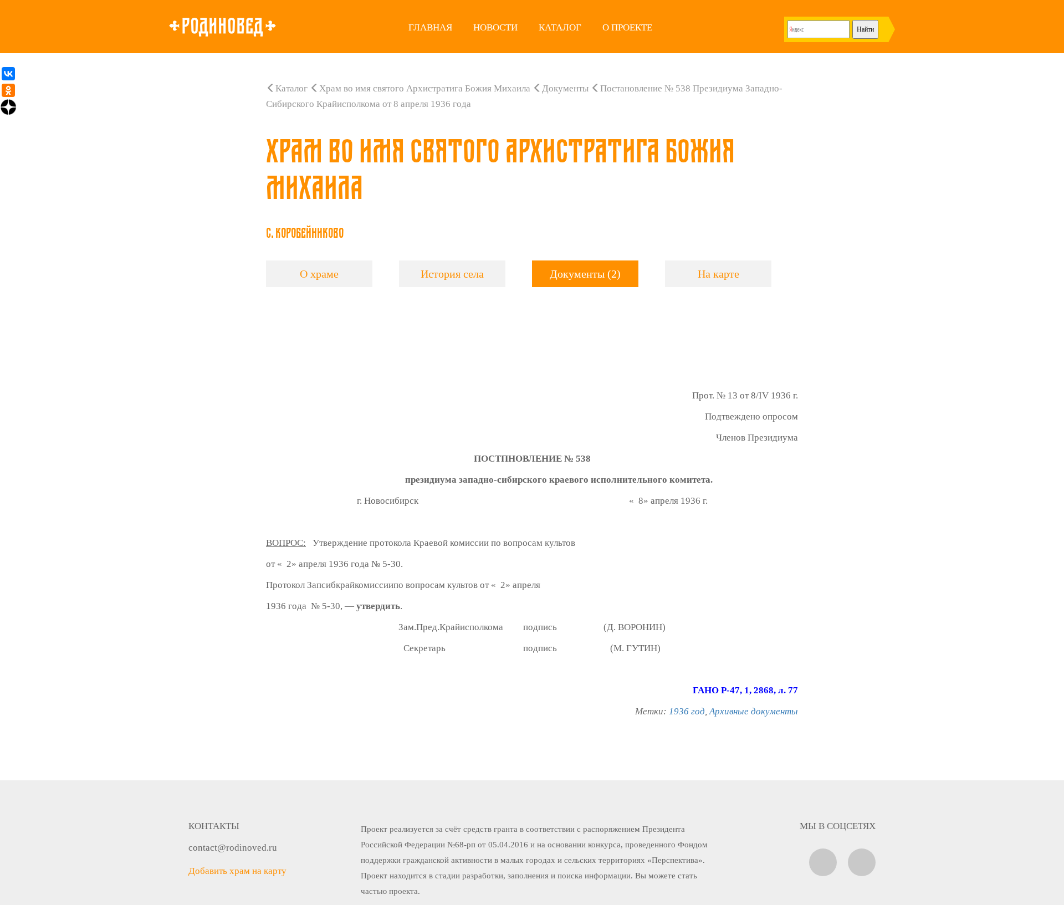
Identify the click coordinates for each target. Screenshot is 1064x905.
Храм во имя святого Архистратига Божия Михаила (424, 88)
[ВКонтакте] (8, 73)
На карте (718, 274)
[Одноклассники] (8, 90)
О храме (319, 274)
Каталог (560, 27)
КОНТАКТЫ (213, 826)
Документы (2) (585, 274)
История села (452, 274)
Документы (565, 88)
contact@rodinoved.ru (232, 847)
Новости (495, 27)
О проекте (627, 27)
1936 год (687, 711)
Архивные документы (753, 711)
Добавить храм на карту (237, 871)
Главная (430, 27)
